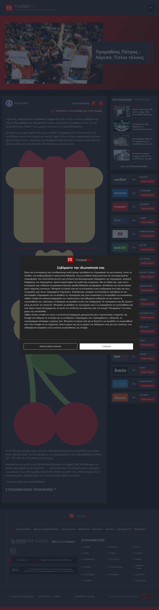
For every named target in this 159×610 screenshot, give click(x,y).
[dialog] (79, 305)
